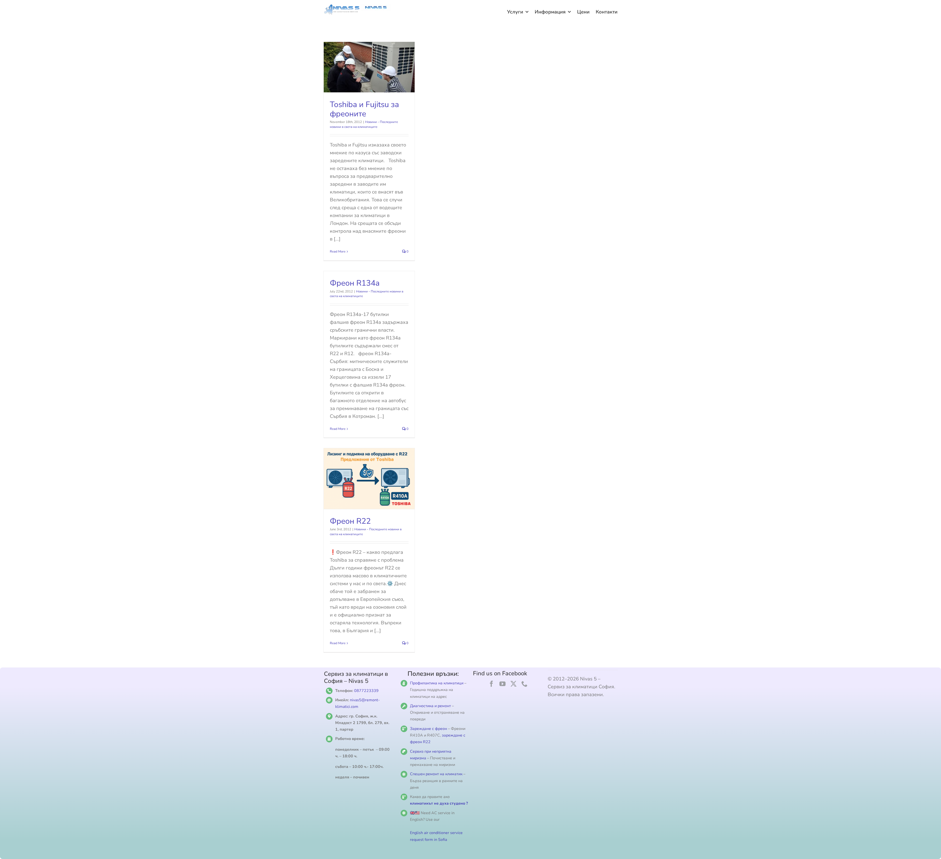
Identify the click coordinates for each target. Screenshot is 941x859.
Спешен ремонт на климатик (436, 774)
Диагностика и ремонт (431, 706)
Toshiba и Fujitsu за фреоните (364, 109)
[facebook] (491, 684)
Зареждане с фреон (428, 728)
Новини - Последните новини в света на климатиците (364, 124)
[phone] (524, 684)
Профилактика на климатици (436, 683)
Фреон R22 (350, 521)
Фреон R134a (355, 283)
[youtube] (502, 684)
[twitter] (513, 684)
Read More (338, 251)
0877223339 (366, 690)
